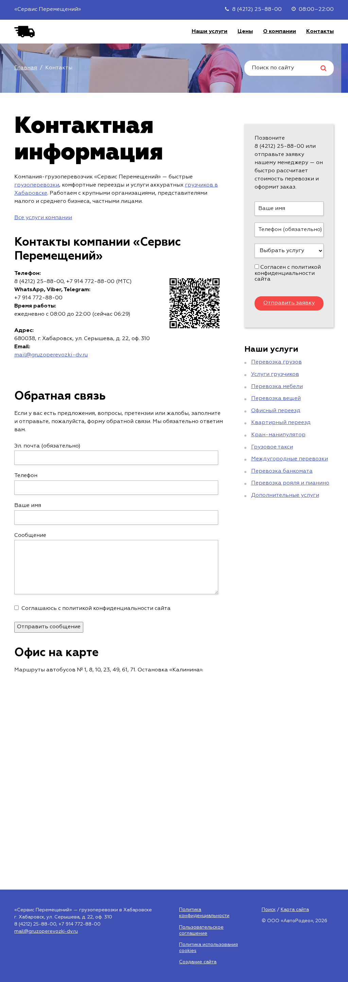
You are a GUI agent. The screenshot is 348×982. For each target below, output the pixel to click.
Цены (245, 31)
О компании (279, 31)
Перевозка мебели (277, 386)
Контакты (320, 31)
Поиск (269, 909)
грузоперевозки (36, 185)
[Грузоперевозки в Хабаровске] (24, 31)
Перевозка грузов (276, 362)
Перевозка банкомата (282, 471)
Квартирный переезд (281, 422)
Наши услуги (209, 31)
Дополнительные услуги (285, 495)
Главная (25, 68)
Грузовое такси (272, 447)
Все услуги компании (43, 218)
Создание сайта (197, 962)
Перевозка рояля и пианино (290, 483)
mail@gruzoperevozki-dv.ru (51, 355)
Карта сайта (295, 909)
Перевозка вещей (276, 398)
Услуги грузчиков (275, 374)
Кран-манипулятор (278, 435)
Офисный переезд (275, 411)
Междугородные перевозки (289, 459)
